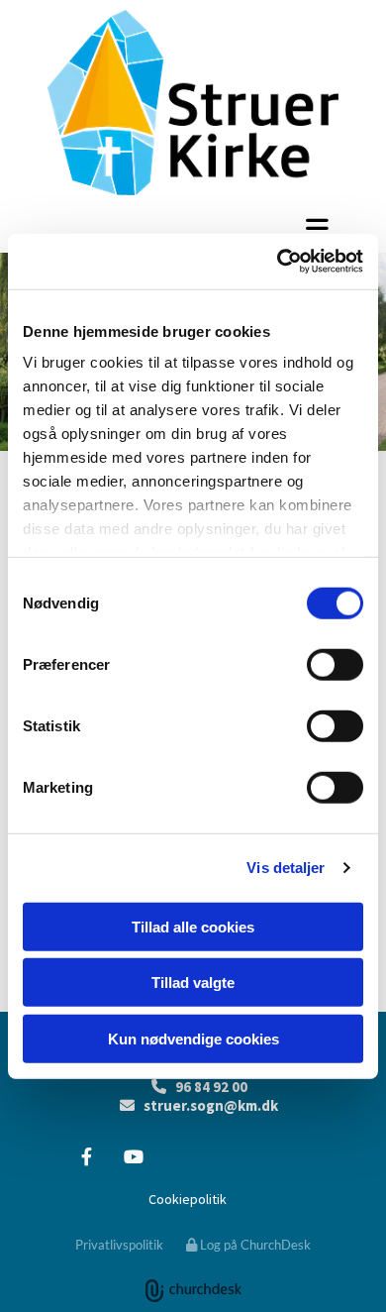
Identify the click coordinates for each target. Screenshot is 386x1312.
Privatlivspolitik (119, 1245)
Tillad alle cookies (193, 926)
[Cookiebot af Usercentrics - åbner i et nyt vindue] (277, 261)
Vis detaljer (285, 867)
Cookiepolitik (187, 1199)
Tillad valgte (193, 982)
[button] (193, 228)
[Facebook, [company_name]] (86, 1157)
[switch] (335, 664)
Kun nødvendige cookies (193, 1038)
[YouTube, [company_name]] (133, 1157)
